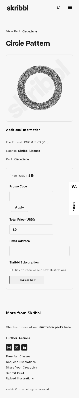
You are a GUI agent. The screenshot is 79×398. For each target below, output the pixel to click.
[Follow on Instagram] (9, 347)
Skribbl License (29, 151)
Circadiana (29, 31)
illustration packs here (54, 327)
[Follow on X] (17, 347)
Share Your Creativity (21, 367)
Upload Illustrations (20, 378)
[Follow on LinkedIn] (24, 347)
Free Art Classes (18, 356)
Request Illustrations (21, 362)
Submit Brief (15, 373)
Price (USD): (18, 175)
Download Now (27, 280)
